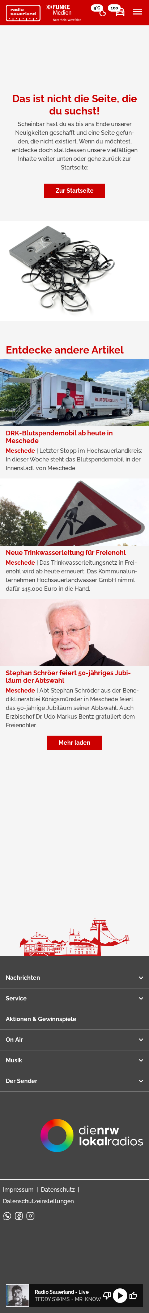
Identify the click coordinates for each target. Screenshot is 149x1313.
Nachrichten (23, 977)
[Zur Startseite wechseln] (23, 13)
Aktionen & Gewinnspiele (41, 1019)
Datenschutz (58, 1189)
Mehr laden (74, 742)
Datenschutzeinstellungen (38, 1201)
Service (16, 998)
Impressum (18, 1189)
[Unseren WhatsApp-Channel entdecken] (7, 1216)
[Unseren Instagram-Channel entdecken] (30, 1216)
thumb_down (107, 1295)
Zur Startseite (75, 190)
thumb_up (133, 1295)
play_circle (120, 1295)
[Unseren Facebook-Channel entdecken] (18, 1216)
